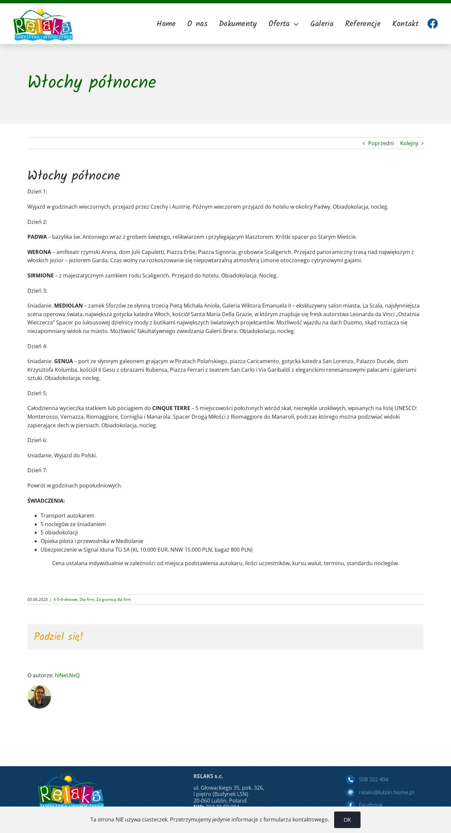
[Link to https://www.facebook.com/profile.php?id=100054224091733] (432, 23)
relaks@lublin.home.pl (386, 792)
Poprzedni (381, 143)
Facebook (371, 805)
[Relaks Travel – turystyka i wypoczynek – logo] (43, 9)
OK (347, 819)
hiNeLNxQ (67, 675)
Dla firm (87, 599)
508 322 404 (373, 779)
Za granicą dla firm (113, 599)
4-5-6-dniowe (65, 599)
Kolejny (409, 143)
